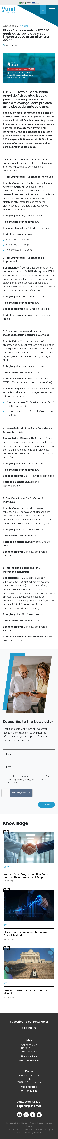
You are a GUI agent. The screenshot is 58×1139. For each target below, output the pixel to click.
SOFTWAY (39, 1132)
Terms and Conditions (16, 1123)
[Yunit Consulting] (8, 10)
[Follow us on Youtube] (39, 1114)
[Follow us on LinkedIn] (26, 1114)
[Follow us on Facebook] (32, 1114)
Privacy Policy (23, 779)
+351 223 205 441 (29, 1091)
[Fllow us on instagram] (19, 1114)
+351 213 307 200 (29, 1060)
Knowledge (9, 25)
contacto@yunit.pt (29, 1101)
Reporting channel (29, 1105)
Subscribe (27, 1028)
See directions (29, 1056)
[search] (43, 9)
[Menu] (52, 9)
